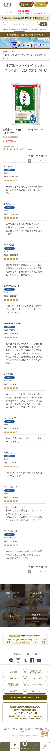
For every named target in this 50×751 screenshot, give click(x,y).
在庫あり (16, 29)
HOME (5, 52)
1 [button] (26, 160)
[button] (22, 160)
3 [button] (32, 160)
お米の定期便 (33, 29)
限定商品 (24, 29)
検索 (43, 24)
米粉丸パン (43, 29)
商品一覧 (13, 52)
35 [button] (41, 160)
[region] (30, 30)
